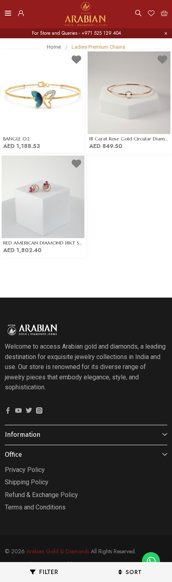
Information (22, 434)
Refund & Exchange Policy (41, 495)
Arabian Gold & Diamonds (57, 551)
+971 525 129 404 (101, 33)
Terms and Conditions (35, 507)
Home (54, 47)
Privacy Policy (25, 469)
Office (13, 454)
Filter (48, 572)
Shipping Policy (26, 482)
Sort (134, 572)
